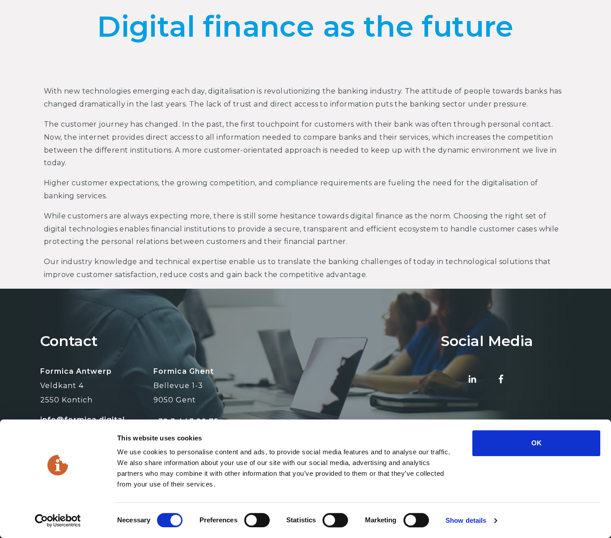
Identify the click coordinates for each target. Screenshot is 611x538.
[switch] (257, 520)
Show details (466, 520)
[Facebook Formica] (501, 378)
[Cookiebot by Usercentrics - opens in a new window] (58, 520)
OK (536, 443)
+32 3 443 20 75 (186, 421)
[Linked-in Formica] (472, 378)
